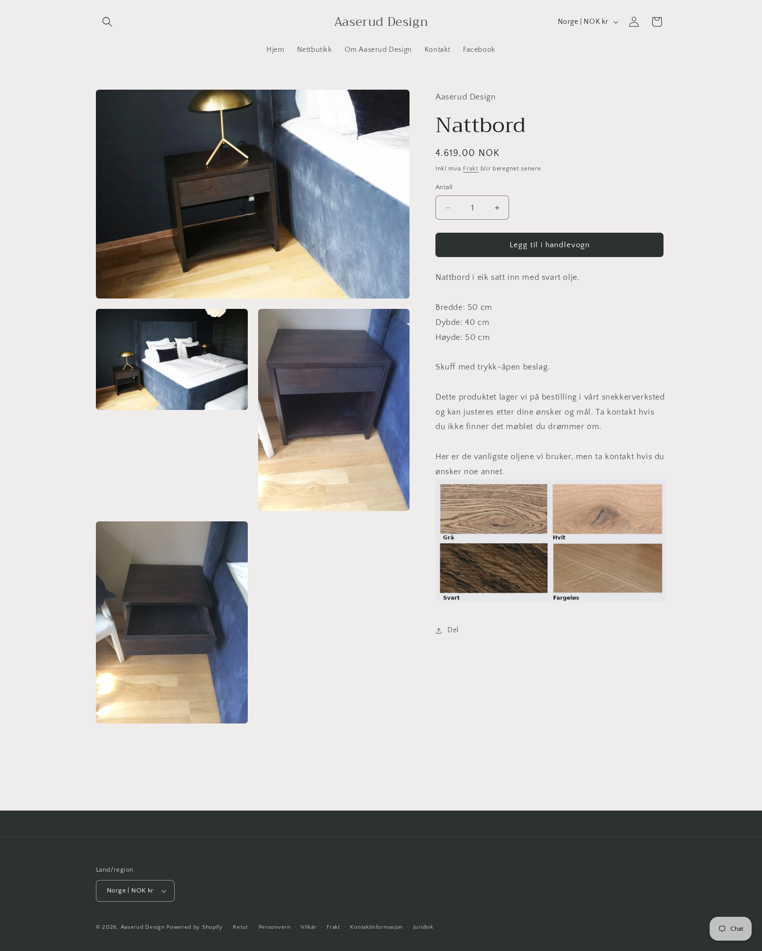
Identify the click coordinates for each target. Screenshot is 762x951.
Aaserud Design (143, 927)
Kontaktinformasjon (376, 927)
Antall (444, 187)
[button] (107, 21)
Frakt (470, 168)
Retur (240, 927)
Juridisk (423, 927)
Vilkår (308, 927)
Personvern (275, 927)
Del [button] (453, 630)
